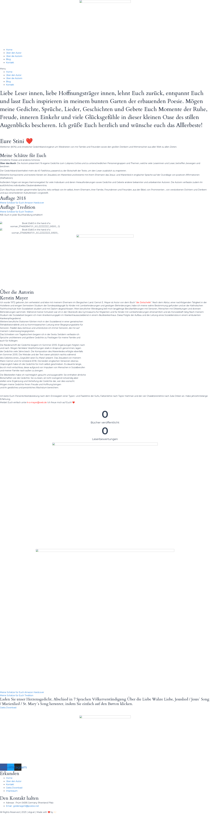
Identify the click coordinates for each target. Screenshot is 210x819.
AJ (55, 812)
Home (9, 49)
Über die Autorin (14, 56)
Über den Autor (13, 53)
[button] (105, 68)
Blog (8, 59)
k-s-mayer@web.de (37, 402)
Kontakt (10, 62)
